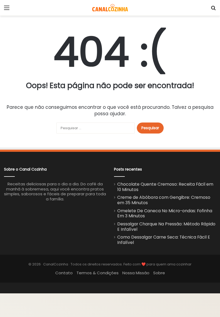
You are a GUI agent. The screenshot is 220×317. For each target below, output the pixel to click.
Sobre (159, 273)
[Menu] (6, 10)
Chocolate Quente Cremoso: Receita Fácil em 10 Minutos (165, 187)
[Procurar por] (213, 10)
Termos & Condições (97, 273)
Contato (64, 273)
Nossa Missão (135, 273)
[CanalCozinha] (110, 8)
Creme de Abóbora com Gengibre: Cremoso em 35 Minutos (163, 200)
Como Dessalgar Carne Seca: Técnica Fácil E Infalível (163, 240)
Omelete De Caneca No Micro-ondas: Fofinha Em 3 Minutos (164, 213)
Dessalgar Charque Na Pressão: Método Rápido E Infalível (166, 226)
